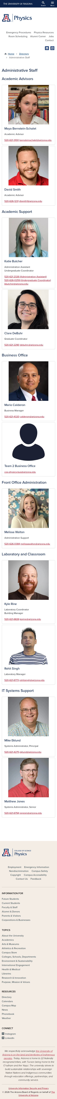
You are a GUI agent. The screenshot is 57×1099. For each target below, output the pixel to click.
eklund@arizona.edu (30, 752)
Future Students (10, 898)
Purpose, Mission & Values (16, 982)
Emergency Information (36, 867)
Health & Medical (11, 969)
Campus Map (9, 1005)
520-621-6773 (11, 680)
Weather (6, 1018)
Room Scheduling (18, 36)
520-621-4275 (11, 752)
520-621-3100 (11, 140)
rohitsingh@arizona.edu (32, 680)
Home (11, 53)
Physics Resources (44, 32)
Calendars (7, 1001)
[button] (28, 104)
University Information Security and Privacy (29, 1088)
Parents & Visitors (11, 915)
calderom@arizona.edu (32, 416)
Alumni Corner (38, 36)
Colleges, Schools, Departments (19, 956)
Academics (8, 939)
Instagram (10, 1033)
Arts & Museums (10, 944)
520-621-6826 (11, 619)
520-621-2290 (11, 344)
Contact (49, 40)
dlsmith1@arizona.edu (30, 201)
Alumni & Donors (11, 911)
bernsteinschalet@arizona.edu (35, 140)
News (5, 1009)
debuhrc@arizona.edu (31, 344)
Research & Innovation (14, 977)
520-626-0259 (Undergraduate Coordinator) (27, 280)
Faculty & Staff (9, 907)
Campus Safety (40, 871)
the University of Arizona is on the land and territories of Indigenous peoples (28, 1055)
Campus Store (9, 952)
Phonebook (8, 1014)
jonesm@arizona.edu (31, 813)
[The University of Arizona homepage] (17, 4)
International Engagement (16, 965)
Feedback (36, 878)
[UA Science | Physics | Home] (28, 18)
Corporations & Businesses (16, 920)
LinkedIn (9, 1038)
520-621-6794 (11, 813)
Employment (14, 867)
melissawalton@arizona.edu (35, 543)
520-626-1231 (11, 201)
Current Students (11, 903)
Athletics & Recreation (14, 948)
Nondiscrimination (19, 871)
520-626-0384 (12, 543)
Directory (24, 53)
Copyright (15, 875)
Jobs (51, 36)
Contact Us (22, 878)
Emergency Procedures (18, 32)
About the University (13, 935)
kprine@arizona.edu (30, 619)
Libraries (6, 973)
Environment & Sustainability (17, 961)
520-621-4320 (11, 416)
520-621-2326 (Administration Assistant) (25, 276)
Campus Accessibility (35, 875)
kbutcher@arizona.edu (16, 283)
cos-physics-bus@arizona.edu (20, 472)
